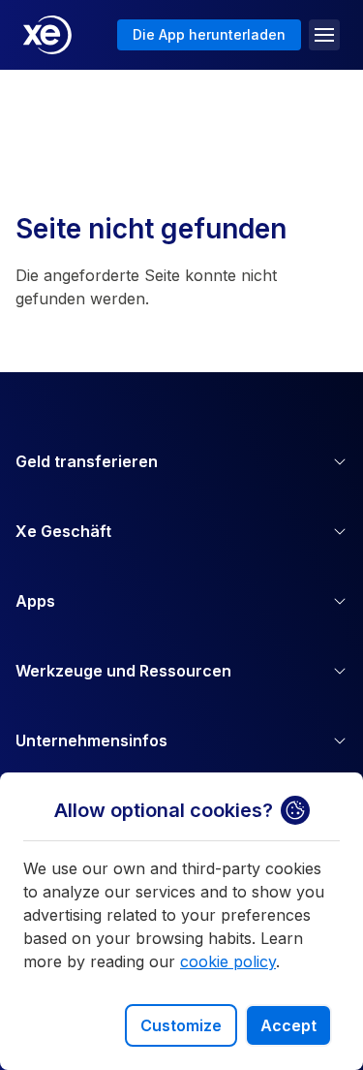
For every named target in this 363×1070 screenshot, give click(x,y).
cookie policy (228, 961)
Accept (288, 1025)
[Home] (47, 35)
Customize (181, 1025)
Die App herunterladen (209, 34)
